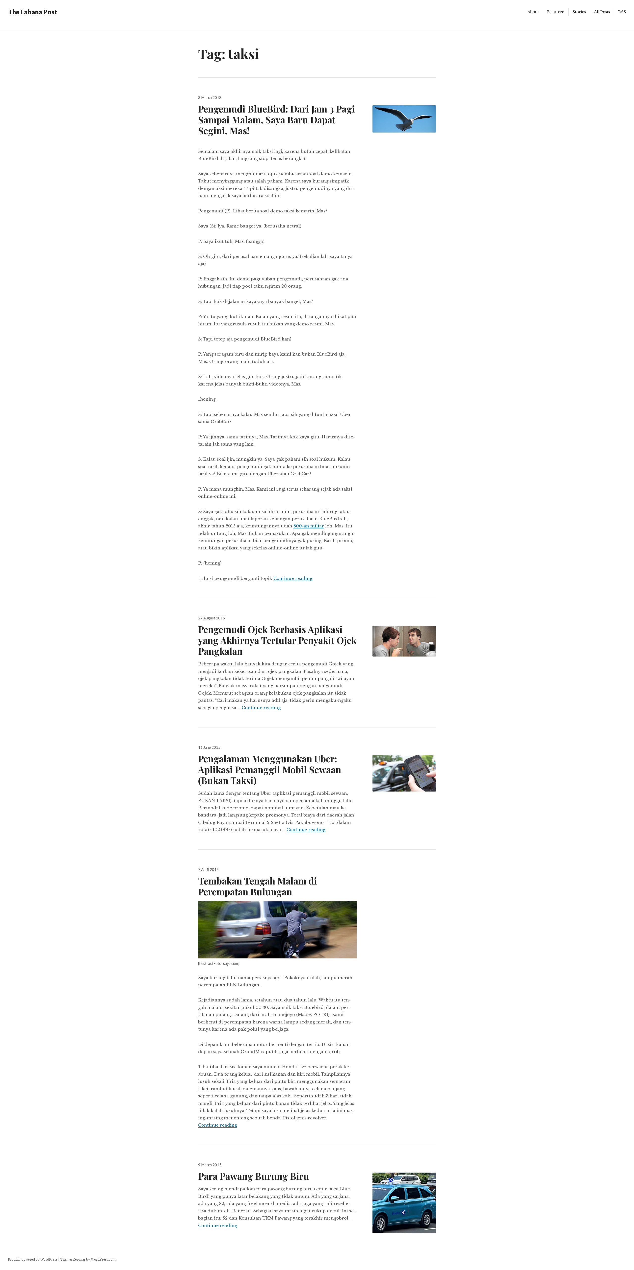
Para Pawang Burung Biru (253, 1176)
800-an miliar (308, 525)
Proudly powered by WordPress (32, 1259)
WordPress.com (103, 1259)
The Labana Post (32, 12)
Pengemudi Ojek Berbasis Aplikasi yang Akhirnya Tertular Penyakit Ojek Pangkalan (277, 640)
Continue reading (292, 578)
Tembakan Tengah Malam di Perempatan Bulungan (257, 886)
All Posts (602, 11)
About (533, 11)
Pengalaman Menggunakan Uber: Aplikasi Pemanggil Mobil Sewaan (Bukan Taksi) (269, 769)
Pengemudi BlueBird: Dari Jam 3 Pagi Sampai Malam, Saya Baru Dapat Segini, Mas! (276, 119)
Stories (579, 11)
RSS (622, 11)
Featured (555, 11)
